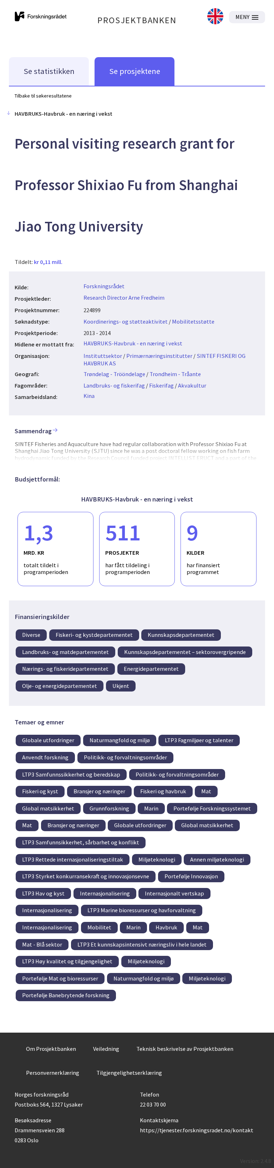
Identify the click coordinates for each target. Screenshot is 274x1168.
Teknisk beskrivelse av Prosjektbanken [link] (184, 1048)
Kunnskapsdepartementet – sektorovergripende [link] (185, 651)
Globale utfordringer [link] (48, 740)
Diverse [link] (31, 634)
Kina (89, 395)
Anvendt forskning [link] (45, 757)
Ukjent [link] (120, 685)
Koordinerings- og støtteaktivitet (125, 321)
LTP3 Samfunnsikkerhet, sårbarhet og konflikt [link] (80, 842)
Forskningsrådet (104, 286)
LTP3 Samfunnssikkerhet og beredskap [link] (71, 774)
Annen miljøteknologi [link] (217, 859)
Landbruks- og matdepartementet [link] (65, 651)
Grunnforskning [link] (109, 808)
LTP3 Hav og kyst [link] (43, 893)
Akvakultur (192, 385)
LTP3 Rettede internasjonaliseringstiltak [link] (72, 859)
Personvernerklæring (52, 1072)
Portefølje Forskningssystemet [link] (212, 808)
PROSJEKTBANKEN (136, 20)
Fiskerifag (161, 385)
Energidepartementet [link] (151, 668)
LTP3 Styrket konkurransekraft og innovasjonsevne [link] (85, 876)
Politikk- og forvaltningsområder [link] (125, 757)
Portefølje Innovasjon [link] (191, 876)
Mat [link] (206, 791)
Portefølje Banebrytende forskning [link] (66, 995)
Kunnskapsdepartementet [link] (181, 634)
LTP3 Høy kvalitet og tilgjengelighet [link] (67, 961)
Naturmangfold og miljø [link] (120, 740)
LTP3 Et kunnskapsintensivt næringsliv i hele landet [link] (142, 944)
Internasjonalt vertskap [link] (174, 893)
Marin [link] (151, 808)
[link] (215, 17)
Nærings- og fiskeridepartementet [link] (65, 668)
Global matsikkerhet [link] (48, 808)
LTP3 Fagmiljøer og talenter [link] (199, 740)
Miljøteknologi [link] (156, 859)
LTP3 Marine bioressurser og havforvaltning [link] (141, 910)
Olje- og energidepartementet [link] (59, 685)
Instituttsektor (102, 355)
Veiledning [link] (106, 1048)
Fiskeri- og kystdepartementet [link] (94, 634)
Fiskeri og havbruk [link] (163, 791)
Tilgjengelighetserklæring (129, 1072)
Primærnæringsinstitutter (159, 355)
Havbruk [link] (166, 927)
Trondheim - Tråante (175, 374)
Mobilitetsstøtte (193, 321)
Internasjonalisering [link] (105, 893)
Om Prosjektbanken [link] (51, 1048)
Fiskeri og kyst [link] (40, 791)
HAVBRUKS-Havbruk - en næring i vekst (132, 343)
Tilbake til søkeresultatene (43, 96)
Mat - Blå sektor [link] (42, 944)
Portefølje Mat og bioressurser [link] (60, 978)
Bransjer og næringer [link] (99, 791)
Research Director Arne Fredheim (123, 297)
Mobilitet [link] (99, 927)
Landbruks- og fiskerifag (114, 385)
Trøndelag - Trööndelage (114, 374)
